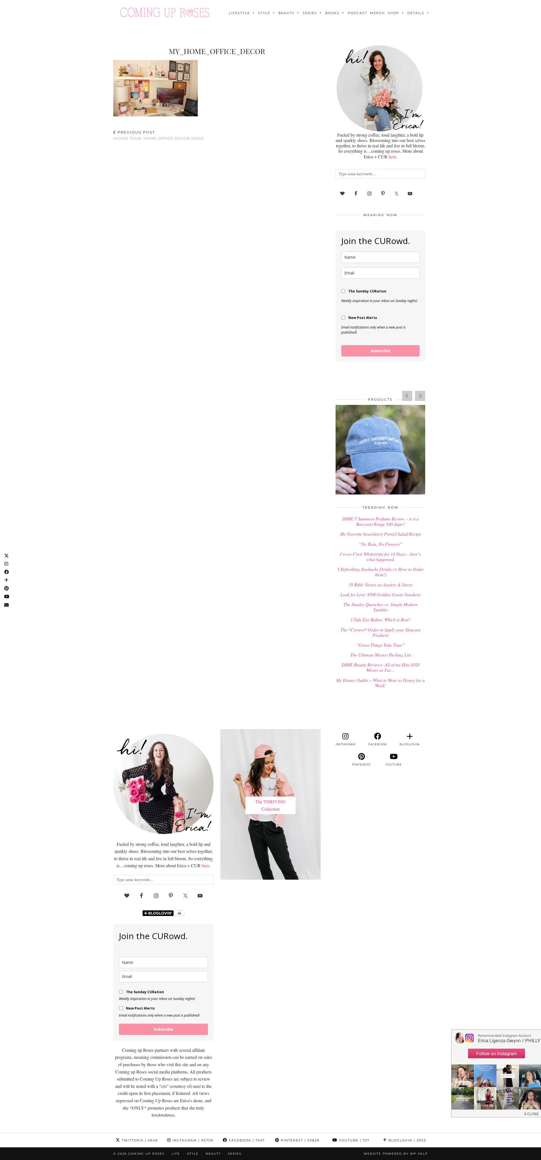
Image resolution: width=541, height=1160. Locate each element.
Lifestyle (239, 13)
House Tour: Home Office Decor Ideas (158, 135)
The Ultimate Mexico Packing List (380, 655)
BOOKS (332, 13)
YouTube (353, 1140)
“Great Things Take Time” (380, 645)
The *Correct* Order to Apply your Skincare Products (380, 632)
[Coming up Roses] (165, 12)
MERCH (377, 13)
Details (415, 13)
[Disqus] (217, 218)
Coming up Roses (146, 1153)
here (392, 156)
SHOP (393, 13)
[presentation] (407, 396)
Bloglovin (406, 1140)
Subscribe (380, 350)
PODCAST (357, 13)
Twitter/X (139, 1140)
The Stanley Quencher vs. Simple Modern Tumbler (380, 607)
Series (310, 13)
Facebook (246, 1140)
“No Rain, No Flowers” (380, 544)
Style (264, 13)
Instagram (192, 1140)
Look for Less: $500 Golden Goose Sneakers (380, 594)
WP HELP (419, 1153)
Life (176, 1153)
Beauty (286, 13)
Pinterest (300, 1140)
